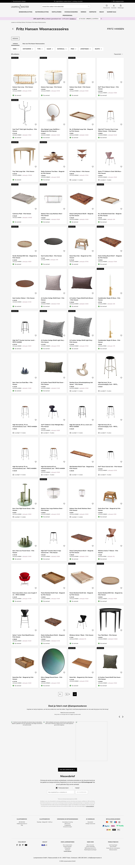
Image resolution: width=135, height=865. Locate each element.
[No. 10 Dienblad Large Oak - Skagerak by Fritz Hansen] (81, 120)
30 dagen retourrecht (90, 823)
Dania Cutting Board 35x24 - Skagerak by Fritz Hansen (53, 636)
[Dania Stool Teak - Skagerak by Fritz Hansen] (110, 499)
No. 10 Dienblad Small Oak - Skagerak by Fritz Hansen (109, 214)
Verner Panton (113, 846)
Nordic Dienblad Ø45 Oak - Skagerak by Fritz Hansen (110, 594)
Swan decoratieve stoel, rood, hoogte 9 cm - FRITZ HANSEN (24, 594)
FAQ (22, 825)
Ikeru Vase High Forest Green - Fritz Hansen (23, 509)
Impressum (67, 849)
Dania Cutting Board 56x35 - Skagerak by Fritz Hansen (81, 214)
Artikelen (15, 43)
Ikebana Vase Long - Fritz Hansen (22, 87)
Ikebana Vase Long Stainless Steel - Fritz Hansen (52, 214)
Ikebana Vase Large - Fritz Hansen (51, 87)
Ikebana (15, 38)
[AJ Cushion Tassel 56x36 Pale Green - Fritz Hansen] (53, 373)
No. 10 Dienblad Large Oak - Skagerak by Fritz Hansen (81, 130)
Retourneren (67, 823)
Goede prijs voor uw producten (113, 848)
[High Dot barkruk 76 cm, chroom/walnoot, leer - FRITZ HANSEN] (24, 457)
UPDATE (88, 18)
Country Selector (67, 851)
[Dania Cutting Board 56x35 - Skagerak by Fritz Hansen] (81, 204)
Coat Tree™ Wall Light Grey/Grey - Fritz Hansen (24, 130)
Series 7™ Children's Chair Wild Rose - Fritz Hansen (110, 172)
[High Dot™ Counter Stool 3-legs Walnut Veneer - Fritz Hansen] (110, 120)
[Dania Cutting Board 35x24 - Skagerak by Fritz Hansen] (53, 626)
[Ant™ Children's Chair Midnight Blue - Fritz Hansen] (53, 415)
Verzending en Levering (67, 822)
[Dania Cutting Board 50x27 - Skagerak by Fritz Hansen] (110, 246)
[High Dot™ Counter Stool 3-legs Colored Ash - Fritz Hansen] (53, 541)
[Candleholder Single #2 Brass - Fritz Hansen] (110, 289)
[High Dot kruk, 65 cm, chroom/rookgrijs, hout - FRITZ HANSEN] (110, 415)
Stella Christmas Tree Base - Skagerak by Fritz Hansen (52, 172)
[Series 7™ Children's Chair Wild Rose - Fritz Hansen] (110, 162)
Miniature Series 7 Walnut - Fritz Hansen (108, 551)
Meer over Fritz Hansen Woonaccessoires (34, 43)
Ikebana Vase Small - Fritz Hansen (80, 87)
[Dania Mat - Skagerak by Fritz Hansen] (81, 668)
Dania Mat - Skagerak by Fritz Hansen (81, 677)
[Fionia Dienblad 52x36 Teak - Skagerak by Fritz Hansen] (53, 583)
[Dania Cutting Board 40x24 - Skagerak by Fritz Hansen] (81, 541)
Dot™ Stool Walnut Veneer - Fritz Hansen (108, 88)
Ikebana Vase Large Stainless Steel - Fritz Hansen (52, 509)
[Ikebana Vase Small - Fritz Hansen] (81, 78)
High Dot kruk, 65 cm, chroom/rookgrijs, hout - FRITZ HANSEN (107, 425)
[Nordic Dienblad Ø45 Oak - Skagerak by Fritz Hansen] (110, 583)
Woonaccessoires (113, 849)
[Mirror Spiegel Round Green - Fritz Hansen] (53, 668)
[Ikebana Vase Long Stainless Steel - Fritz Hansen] (53, 204)
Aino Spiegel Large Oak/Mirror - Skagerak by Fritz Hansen (50, 130)
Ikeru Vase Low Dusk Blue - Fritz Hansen (22, 383)
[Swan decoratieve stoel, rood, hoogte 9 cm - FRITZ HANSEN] (24, 583)
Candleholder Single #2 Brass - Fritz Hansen (109, 299)
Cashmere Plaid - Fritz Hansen (21, 213)
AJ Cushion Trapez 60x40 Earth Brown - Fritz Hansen (81, 299)
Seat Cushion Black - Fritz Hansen (51, 256)
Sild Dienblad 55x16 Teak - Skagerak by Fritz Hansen (82, 467)
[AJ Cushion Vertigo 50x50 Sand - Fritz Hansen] (53, 289)
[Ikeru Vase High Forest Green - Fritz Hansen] (24, 499)
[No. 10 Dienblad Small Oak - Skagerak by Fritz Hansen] (110, 204)
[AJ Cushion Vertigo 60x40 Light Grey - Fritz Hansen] (53, 331)
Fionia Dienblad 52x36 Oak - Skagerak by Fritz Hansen (81, 594)
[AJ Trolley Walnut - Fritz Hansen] (81, 162)
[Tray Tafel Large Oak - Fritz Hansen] (24, 162)
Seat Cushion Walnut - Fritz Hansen (23, 298)
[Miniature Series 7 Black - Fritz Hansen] (81, 626)
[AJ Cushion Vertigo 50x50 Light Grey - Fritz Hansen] (81, 331)
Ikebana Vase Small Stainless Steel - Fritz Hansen (81, 509)
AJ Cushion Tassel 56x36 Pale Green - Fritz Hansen (52, 383)
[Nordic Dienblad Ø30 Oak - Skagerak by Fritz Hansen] (24, 246)
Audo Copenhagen (113, 845)
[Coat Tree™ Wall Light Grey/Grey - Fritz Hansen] (24, 120)
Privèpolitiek (67, 848)
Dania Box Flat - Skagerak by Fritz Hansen (22, 678)
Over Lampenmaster (67, 845)
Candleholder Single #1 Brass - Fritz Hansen (109, 341)
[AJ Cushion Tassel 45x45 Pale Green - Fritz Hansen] (110, 668)
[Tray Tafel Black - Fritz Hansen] (110, 626)
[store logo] (20, 6)
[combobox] (66, 6)
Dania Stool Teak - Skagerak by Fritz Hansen (109, 509)
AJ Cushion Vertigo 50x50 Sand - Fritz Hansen (52, 299)
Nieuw (101, 12)
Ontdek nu (73, 18)
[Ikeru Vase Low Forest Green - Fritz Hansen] (24, 541)
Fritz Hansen (28, 22)
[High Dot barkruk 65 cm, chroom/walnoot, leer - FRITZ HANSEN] (53, 457)
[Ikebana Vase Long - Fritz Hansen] (24, 78)
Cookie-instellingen (90, 846)
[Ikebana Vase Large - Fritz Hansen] (53, 78)
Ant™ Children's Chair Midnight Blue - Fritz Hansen (52, 425)
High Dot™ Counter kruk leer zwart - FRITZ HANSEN (23, 341)
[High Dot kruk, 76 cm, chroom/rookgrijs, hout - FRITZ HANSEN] (110, 373)
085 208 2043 (22, 822)
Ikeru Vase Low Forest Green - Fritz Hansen (23, 551)
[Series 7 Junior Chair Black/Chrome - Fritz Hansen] (24, 626)
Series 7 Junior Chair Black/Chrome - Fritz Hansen (23, 636)
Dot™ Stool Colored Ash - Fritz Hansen (110, 466)
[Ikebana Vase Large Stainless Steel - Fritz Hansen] (53, 499)
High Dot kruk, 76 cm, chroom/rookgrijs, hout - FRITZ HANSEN (107, 383)
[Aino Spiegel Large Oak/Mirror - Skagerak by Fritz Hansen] (53, 120)
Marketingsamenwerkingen (90, 849)
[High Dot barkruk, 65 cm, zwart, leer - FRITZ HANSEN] (81, 415)
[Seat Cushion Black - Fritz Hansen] (53, 246)
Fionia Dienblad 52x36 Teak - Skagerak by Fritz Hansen (53, 594)
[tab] (15, 49)
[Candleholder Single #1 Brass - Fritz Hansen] (110, 331)
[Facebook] (17, 845)
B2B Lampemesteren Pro (90, 848)
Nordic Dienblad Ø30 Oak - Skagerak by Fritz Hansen (24, 257)
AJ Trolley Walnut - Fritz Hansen (80, 171)
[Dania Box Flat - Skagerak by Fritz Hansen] (24, 668)
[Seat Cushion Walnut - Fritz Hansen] (24, 289)
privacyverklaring (90, 806)
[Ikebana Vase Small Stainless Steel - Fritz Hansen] (81, 499)
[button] (35, 82)
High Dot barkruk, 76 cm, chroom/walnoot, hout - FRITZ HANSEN (24, 425)
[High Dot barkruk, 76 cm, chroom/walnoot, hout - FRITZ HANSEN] (24, 415)
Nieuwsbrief (90, 822)
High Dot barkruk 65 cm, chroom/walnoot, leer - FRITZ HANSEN (53, 467)
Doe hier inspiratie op (66, 769)
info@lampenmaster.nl (22, 823)
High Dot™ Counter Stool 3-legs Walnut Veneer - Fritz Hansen (108, 130)
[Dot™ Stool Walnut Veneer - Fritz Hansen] (110, 78)
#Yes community (90, 845)
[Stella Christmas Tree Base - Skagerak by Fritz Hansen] (53, 162)
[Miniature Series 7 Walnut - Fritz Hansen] (110, 541)
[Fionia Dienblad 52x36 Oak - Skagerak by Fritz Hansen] (81, 583)
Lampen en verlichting (16, 22)
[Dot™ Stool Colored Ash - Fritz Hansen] (110, 457)
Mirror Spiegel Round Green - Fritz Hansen (51, 678)
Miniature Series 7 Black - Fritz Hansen (81, 635)
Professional (67, 15)
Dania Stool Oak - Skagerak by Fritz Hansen (80, 257)
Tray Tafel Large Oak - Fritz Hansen (23, 171)
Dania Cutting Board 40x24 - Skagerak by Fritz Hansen (81, 551)
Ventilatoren (56, 12)
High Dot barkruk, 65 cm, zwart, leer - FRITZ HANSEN (81, 425)
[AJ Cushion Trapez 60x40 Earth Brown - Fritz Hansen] (81, 289)
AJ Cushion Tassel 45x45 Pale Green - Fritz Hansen (109, 678)
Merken (23, 22)
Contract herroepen (67, 826)
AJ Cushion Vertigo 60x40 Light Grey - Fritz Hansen (53, 341)
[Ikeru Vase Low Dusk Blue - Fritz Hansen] (24, 373)
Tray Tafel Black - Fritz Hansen (107, 635)
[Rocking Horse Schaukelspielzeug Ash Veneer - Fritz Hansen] (81, 373)
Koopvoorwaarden (67, 846)
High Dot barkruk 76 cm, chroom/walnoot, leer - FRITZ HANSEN (24, 467)
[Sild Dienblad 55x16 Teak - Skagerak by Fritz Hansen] (81, 457)
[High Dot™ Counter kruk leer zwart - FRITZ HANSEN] (24, 331)
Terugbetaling (67, 825)
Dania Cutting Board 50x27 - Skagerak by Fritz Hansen (110, 257)
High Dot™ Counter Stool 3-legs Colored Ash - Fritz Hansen (51, 551)
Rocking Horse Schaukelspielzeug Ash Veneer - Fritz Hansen (81, 383)
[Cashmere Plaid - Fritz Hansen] (24, 204)
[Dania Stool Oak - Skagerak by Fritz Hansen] (81, 246)
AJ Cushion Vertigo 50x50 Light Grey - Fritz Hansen (81, 341)
